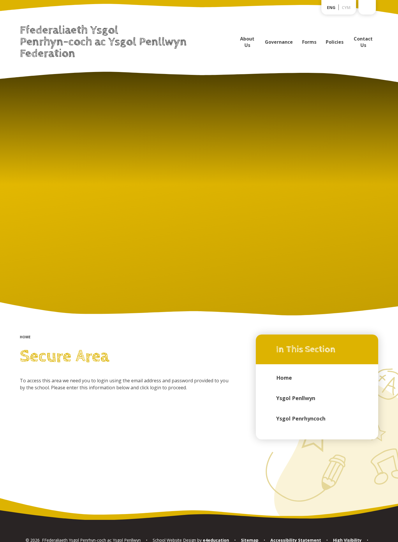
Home (25, 337)
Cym (346, 7)
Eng (331, 7)
